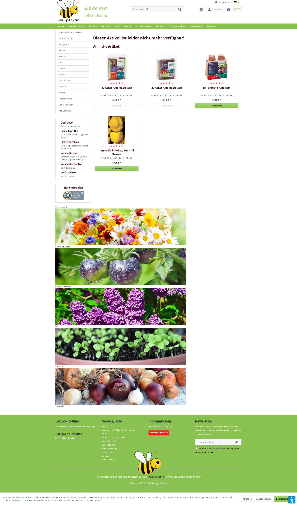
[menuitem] (157, 9)
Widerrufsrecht (109, 441)
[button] (291, 499)
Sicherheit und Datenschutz (114, 437)
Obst (61, 62)
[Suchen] (179, 9)
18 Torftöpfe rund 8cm (216, 87)
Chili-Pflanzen (65, 80)
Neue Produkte (66, 38)
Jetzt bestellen (216, 106)
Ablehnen (247, 498)
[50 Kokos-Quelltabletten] (116, 67)
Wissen (211, 26)
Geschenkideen (66, 104)
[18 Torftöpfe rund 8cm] (217, 67)
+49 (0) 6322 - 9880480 (68, 434)
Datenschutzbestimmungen (223, 448)
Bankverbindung (109, 448)
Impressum (107, 452)
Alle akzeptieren (263, 498)
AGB (104, 433)
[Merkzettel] (201, 9)
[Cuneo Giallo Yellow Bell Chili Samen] (116, 130)
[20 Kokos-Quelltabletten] (167, 67)
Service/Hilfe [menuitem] (223, 2)
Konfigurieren (282, 498)
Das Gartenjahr (65, 110)
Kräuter (62, 68)
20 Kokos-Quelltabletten (166, 87)
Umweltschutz (108, 444)
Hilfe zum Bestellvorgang (160, 426)
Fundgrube (64, 44)
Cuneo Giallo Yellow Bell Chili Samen (116, 152)
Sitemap (106, 455)
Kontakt (105, 426)
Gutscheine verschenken (70, 32)
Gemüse (62, 56)
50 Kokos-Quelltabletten (116, 87)
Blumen (62, 50)
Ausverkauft (116, 106)
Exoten (62, 74)
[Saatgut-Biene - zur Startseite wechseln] (68, 11)
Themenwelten (65, 98)
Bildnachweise (108, 459)
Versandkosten (156, 476)
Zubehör (63, 86)
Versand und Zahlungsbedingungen (118, 430)
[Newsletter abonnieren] (236, 442)
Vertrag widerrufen (159, 432)
